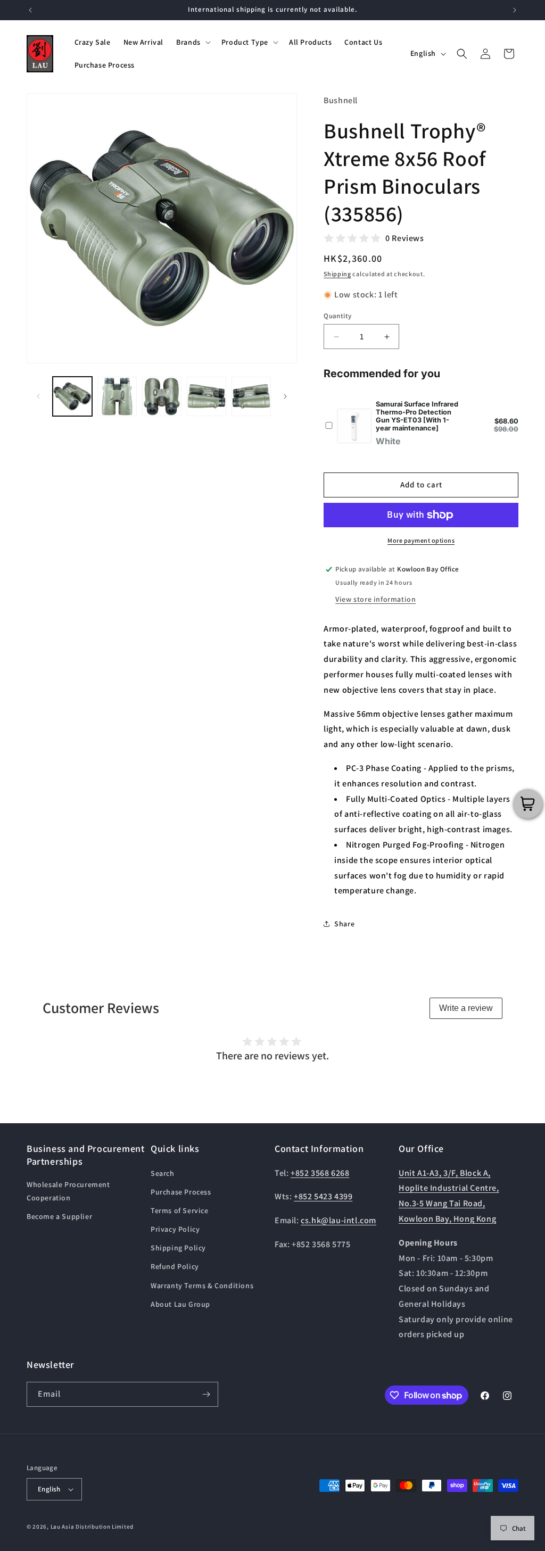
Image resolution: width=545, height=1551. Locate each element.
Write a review (466, 1008)
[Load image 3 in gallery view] (161, 396)
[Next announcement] (514, 10)
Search (163, 1173)
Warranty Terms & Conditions (202, 1285)
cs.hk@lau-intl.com (338, 1220)
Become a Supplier (59, 1216)
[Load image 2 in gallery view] (117, 396)
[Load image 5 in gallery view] (251, 396)
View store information (375, 599)
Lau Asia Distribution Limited (92, 1526)
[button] (192, 42)
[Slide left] (38, 396)
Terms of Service (180, 1210)
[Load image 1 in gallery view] (72, 396)
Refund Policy (175, 1266)
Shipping (337, 274)
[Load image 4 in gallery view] (206, 396)
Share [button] (344, 923)
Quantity (337, 315)
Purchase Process (181, 1192)
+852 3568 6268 (320, 1173)
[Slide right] (285, 396)
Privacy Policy (175, 1229)
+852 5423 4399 (323, 1196)
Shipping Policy (178, 1248)
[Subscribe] (206, 1394)
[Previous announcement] (30, 10)
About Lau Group (180, 1304)
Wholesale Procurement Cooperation (68, 1191)
